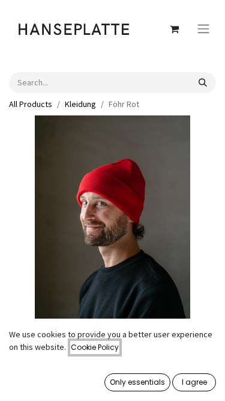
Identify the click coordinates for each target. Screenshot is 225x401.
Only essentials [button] (137, 382)
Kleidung (80, 104)
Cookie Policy (95, 347)
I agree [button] (194, 382)
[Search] (203, 82)
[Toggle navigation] (203, 29)
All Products (30, 104)
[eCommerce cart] (174, 29)
